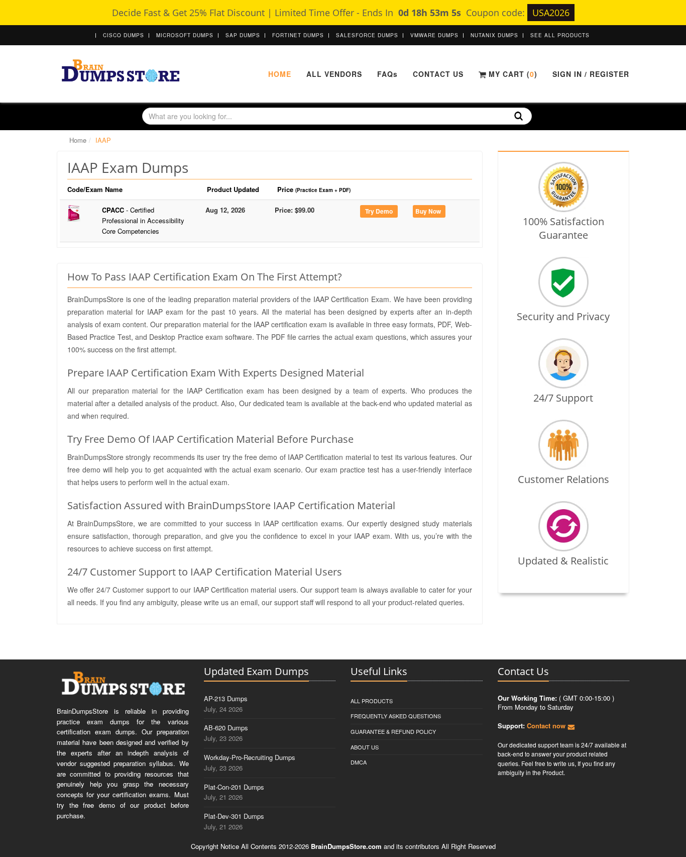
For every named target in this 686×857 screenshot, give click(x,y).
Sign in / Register (590, 74)
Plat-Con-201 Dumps (234, 787)
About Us (365, 747)
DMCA (359, 762)
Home (279, 74)
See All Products (560, 35)
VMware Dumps (434, 35)
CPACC (143, 220)
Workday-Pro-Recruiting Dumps (249, 757)
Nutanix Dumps (494, 35)
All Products (372, 701)
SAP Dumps (242, 35)
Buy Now (428, 211)
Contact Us (438, 74)
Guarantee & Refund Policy (393, 731)
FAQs (387, 74)
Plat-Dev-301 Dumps (234, 816)
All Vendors (334, 74)
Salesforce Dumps (367, 35)
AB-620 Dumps (226, 727)
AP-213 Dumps (226, 698)
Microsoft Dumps (184, 35)
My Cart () (511, 74)
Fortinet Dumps (298, 35)
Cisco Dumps (123, 35)
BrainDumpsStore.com (346, 846)
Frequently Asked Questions (396, 716)
